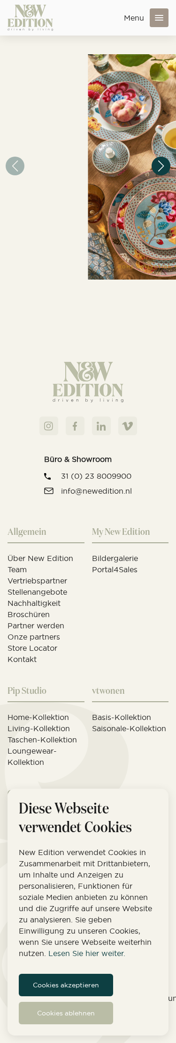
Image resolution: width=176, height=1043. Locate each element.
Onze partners (34, 636)
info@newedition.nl (96, 491)
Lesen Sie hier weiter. (86, 953)
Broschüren (29, 614)
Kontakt (22, 659)
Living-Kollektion (39, 728)
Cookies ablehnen (66, 1013)
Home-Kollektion (38, 717)
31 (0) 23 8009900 (96, 476)
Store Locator (32, 648)
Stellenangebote (37, 592)
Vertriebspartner (37, 580)
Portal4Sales (115, 569)
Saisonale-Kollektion (129, 728)
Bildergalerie (115, 558)
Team (17, 569)
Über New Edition (40, 558)
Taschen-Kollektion (42, 739)
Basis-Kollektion (121, 717)
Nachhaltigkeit (34, 603)
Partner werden (36, 625)
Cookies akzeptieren (66, 985)
